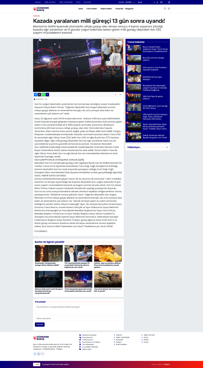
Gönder (39, 324)
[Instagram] (42, 354)
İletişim (119, 342)
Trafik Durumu (87, 340)
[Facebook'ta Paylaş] (35, 94)
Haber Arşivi (86, 349)
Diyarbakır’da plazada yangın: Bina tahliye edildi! (47, 264)
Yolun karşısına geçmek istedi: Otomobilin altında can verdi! (78, 290)
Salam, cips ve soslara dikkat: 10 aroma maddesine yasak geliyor (107, 265)
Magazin (129, 8)
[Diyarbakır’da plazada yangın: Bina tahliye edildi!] (49, 253)
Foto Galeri (92, 8)
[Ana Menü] (169, 8)
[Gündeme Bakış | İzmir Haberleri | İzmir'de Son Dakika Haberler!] (41, 8)
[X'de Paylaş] (39, 94)
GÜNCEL (38, 2)
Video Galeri (106, 8)
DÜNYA (146, 340)
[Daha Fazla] (47, 94)
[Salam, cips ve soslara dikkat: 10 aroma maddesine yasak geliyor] (108, 253)
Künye (146, 342)
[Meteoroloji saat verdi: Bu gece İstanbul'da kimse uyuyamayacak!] (49, 279)
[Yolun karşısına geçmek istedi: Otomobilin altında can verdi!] (78, 279)
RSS (37, 364)
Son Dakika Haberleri (90, 347)
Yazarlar (119, 8)
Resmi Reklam (121, 344)
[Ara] (165, 8)
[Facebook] (35, 354)
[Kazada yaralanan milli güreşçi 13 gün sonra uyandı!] (78, 65)
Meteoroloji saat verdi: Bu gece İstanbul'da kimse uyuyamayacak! (49, 291)
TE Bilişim (166, 364)
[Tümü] (167, 147)
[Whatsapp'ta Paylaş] (43, 94)
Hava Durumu (87, 337)
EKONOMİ (87, 2)
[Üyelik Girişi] (168, 2)
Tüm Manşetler (88, 344)
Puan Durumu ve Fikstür (91, 342)
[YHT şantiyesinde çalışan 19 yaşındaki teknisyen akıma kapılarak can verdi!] (78, 253)
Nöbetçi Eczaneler (89, 335)
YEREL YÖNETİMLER (66, 2)
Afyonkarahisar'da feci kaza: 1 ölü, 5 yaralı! (107, 290)
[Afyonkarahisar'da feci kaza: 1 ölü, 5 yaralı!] (108, 279)
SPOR (78, 2)
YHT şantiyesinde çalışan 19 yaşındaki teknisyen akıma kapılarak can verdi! (76, 265)
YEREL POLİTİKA (50, 2)
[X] (38, 354)
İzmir (80, 8)
